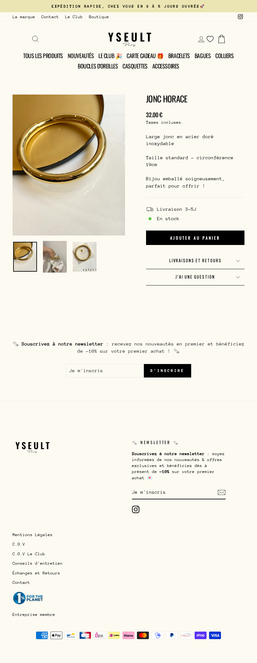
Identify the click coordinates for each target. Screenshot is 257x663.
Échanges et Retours (36, 573)
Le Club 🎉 (110, 56)
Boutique (99, 16)
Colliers (224, 56)
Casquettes (135, 66)
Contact (50, 16)
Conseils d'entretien (38, 563)
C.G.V (19, 544)
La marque (24, 16)
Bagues (203, 56)
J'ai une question (195, 277)
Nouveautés (81, 56)
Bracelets (179, 56)
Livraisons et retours (195, 260)
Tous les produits (43, 56)
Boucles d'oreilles (98, 66)
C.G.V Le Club (29, 554)
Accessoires (165, 66)
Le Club (74, 16)
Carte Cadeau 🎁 (145, 56)
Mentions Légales (33, 534)
